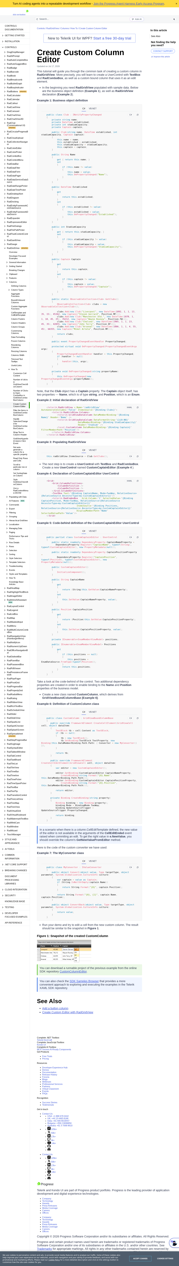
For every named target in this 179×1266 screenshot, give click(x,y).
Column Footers (18, 319)
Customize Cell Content (19, 374)
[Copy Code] (137, 114)
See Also (49, 1001)
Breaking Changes (17, 270)
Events (45, 1091)
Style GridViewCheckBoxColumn (20, 481)
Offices (45, 1213)
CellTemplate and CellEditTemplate (18, 314)
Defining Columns (18, 286)
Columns (65, 28)
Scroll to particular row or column (20, 466)
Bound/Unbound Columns (18, 301)
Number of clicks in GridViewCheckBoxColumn (20, 383)
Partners (46, 1086)
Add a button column (55, 1008)
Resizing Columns (19, 351)
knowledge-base (15, 901)
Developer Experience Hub (54, 1067)
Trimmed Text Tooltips (17, 360)
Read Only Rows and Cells (20, 459)
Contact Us (47, 1114)
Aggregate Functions (15, 295)
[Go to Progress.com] (45, 1185)
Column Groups (18, 327)
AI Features (14, 501)
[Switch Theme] (174, 19)
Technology (47, 1201)
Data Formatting (18, 337)
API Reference (13, 923)
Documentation (49, 1072)
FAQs (44, 1093)
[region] (89, 1258)
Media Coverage (50, 1208)
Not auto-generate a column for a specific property (20, 450)
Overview (13, 252)
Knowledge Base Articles (16, 583)
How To (74, 28)
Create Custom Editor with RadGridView (67, 1012)
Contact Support (163, 51)
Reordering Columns (16, 346)
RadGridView (52, 28)
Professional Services (52, 1084)
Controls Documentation (14, 28)
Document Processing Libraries (12, 880)
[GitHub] (49, 1147)
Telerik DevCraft (44, 1040)
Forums (45, 1077)
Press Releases (49, 1206)
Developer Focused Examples (17, 257)
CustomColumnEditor (73, 971)
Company (46, 1199)
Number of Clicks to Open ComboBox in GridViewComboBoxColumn (20, 395)
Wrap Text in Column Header (20, 433)
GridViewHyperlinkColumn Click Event (20, 440)
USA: (58, 1116)
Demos (45, 1070)
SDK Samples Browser (84, 981)
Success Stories (49, 1102)
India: (58, 1121)
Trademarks (44, 1248)
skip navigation (19, 14)
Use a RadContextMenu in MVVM (20, 490)
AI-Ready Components (60, 1049)
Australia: (59, 1125)
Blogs (45, 1079)
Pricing (45, 1059)
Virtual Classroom (50, 1089)
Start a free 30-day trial (112, 38)
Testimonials (48, 1105)
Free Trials (47, 1056)
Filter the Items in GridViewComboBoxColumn (20, 412)
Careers (46, 1210)
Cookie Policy (54, 1260)
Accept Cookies (140, 1258)
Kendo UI (41, 1045)
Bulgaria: (59, 1123)
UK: (57, 1118)
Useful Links (16, 365)
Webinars (46, 1082)
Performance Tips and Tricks (18, 537)
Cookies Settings (165, 1258)
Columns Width (17, 355)
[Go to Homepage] (27, 14)
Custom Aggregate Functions (19, 307)
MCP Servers (43, 1049)
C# (83, 108)
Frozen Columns (18, 341)
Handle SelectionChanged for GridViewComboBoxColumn (20, 423)
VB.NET (93, 108)
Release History (49, 1075)
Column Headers (18, 323)
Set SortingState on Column (20, 474)
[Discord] (49, 1150)
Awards (45, 1203)
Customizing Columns (16, 332)
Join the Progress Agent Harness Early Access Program (128, 3)
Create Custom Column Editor (19, 405)
